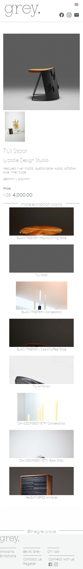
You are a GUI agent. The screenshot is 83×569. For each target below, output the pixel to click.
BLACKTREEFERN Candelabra (41, 312)
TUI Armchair (41, 386)
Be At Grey (31, 551)
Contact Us (32, 559)
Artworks (7, 551)
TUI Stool (42, 275)
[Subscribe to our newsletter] (76, 15)
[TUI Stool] (41, 109)
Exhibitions (8, 556)
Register (29, 564)
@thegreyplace (41, 532)
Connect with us (61, 559)
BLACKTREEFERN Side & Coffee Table (41, 349)
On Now (53, 551)
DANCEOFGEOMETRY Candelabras (41, 423)
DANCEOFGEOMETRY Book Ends (41, 460)
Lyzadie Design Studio (25, 160)
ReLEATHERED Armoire (41, 497)
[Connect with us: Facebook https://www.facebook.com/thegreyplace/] (61, 15)
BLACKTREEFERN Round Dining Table (41, 238)
